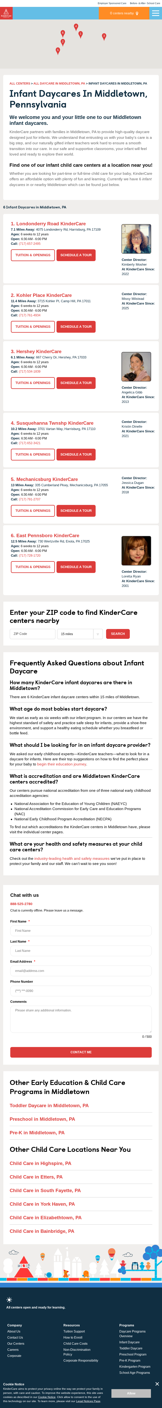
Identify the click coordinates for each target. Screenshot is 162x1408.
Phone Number (21, 981)
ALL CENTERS (19, 83)
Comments (18, 1001)
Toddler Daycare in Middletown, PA (49, 1105)
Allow (131, 1393)
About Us (13, 1331)
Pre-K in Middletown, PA (37, 1132)
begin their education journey (61, 764)
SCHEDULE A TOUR (76, 255)
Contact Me (81, 1052)
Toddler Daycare (130, 1348)
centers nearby (122, 13)
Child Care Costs (75, 1343)
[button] (80, 35)
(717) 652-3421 (29, 443)
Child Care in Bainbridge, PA (42, 1231)
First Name (20, 921)
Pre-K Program (129, 1360)
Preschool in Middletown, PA (42, 1119)
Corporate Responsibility (80, 1360)
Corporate (14, 1355)
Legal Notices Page (88, 1401)
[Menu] (155, 13)
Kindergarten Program (134, 1366)
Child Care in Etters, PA (36, 1177)
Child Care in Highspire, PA (40, 1163)
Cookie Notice (47, 1397)
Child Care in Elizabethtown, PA (46, 1217)
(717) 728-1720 (29, 555)
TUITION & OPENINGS (32, 255)
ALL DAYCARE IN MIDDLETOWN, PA (59, 83)
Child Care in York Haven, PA (42, 1204)
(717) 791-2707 (29, 499)
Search (118, 633)
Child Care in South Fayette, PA (45, 1190)
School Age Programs (134, 1372)
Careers (13, 1349)
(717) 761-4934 (29, 315)
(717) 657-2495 (29, 243)
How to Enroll (72, 1337)
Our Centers (15, 1343)
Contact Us (15, 1337)
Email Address (22, 961)
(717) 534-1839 (29, 371)
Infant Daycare (129, 1342)
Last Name (19, 941)
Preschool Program (132, 1354)
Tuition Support (74, 1331)
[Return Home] (6, 13)
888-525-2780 (21, 904)
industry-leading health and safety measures (72, 858)
